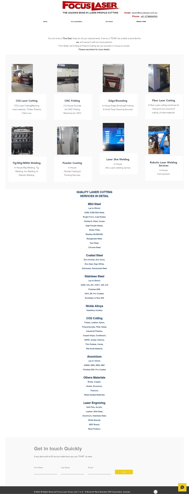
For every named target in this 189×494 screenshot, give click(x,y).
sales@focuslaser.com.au (144, 13)
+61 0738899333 (149, 16)
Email (90, 467)
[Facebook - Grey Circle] (155, 492)
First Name (38, 467)
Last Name (65, 467)
